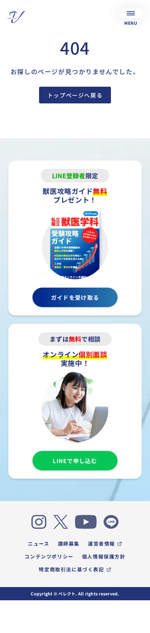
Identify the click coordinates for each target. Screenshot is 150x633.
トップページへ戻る (75, 95)
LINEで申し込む (75, 460)
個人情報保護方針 (104, 556)
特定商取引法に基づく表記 (71, 569)
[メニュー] (131, 13)
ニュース (38, 543)
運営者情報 (101, 543)
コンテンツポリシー (48, 556)
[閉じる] (139, 627)
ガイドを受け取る (75, 297)
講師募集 (69, 543)
